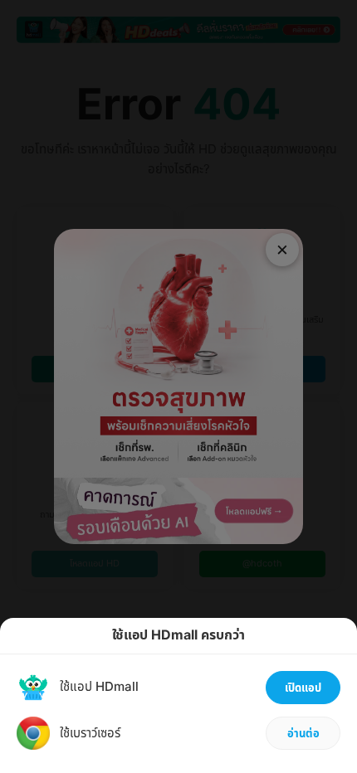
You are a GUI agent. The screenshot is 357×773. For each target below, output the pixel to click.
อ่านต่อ (303, 734)
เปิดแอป (303, 688)
